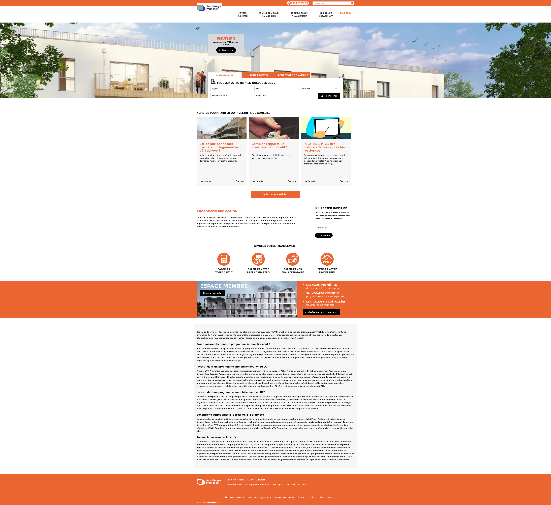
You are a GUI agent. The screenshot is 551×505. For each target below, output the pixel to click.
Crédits (313, 497)
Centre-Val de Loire (296, 484)
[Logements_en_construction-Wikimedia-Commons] (222, 128)
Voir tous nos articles (275, 194)
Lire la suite (205, 181)
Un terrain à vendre (234, 497)
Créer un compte (212, 293)
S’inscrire (325, 235)
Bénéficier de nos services (322, 312)
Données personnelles (283, 497)
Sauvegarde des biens (325, 295)
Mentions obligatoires (258, 497)
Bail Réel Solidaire (282, 223)
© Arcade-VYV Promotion (208, 503)
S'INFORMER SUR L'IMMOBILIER (246, 479)
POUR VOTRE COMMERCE (293, 75)
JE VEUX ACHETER (243, 14)
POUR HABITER (225, 75)
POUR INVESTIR (259, 75)
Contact (302, 497)
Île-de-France (235, 484)
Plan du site (325, 497)
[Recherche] (351, 3)
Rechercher (330, 95)
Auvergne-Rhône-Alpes (257, 484)
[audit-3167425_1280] (326, 128)
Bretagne (277, 484)
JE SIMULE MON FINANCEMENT (299, 14)
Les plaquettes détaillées (326, 303)
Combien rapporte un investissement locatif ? (270, 145)
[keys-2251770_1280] (274, 128)
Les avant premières (323, 286)
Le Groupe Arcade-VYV (326, 14)
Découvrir (227, 50)
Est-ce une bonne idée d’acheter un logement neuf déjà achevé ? (220, 147)
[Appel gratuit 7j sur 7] (297, 3)
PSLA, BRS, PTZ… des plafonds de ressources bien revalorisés (325, 147)
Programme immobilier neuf (209, 9)
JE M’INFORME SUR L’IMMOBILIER (269, 14)
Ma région (346, 13)
